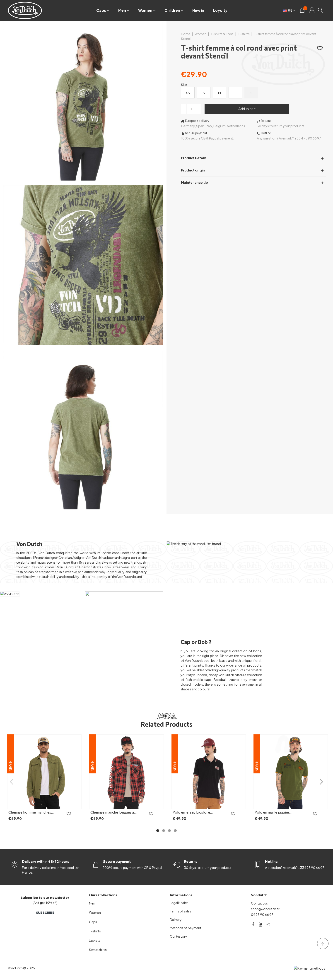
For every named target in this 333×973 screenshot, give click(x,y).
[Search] (320, 10)
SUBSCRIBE (45, 912)
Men (122, 10)
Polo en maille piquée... (273, 812)
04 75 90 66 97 (262, 914)
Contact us (259, 903)
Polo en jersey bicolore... (193, 812)
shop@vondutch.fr (265, 909)
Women (145, 10)
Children (172, 10)
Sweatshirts (98, 950)
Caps (101, 10)
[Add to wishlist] (320, 48)
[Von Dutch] (25, 10)
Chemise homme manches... (31, 812)
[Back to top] (322, 943)
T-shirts (95, 931)
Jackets (94, 940)
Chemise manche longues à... (113, 812)
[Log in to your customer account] (311, 10)
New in (198, 10)
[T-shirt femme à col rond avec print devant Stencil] (83, 178)
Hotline (271, 861)
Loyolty (220, 10)
